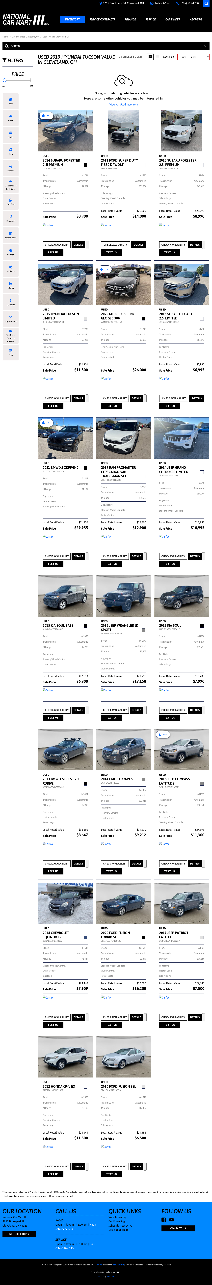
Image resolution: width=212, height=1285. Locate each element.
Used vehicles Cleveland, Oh (26, 36)
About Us (196, 19)
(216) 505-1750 (64, 1228)
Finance (130, 19)
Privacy (101, 1277)
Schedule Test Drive (120, 1225)
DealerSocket (118, 1265)
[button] (206, 3)
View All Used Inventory (123, 104)
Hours (93, 1224)
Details (78, 244)
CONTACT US (178, 1228)
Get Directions (19, 1234)
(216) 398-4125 (64, 1248)
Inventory (72, 19)
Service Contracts (102, 19)
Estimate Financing (87, 245)
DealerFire (97, 1265)
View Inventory (117, 1217)
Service (151, 19)
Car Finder (172, 19)
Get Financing (116, 1221)
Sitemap (110, 1277)
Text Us (53, 252)
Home (5, 36)
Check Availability (57, 244)
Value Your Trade (118, 1229)
